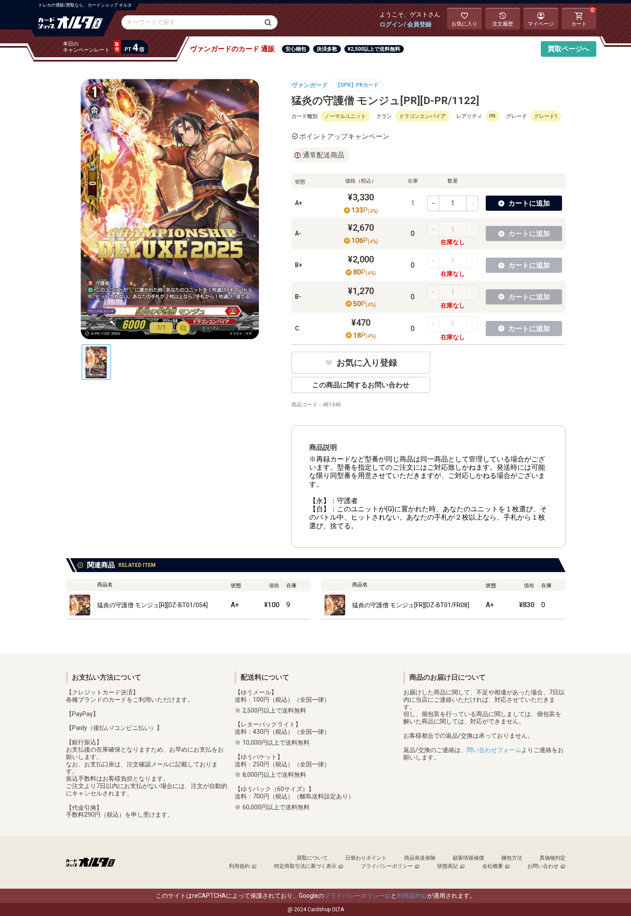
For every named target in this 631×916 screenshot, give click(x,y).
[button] (524, 203)
